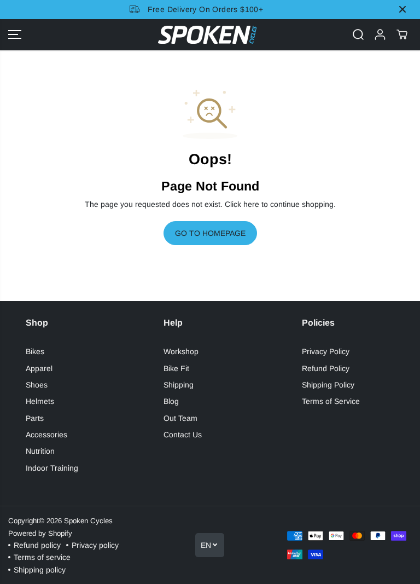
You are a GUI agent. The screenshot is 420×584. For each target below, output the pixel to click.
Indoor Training (52, 468)
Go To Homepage (210, 233)
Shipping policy (40, 569)
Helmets (40, 401)
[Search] (358, 34)
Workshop (181, 351)
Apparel (39, 368)
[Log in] (380, 34)
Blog (171, 401)
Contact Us (183, 434)
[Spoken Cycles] (207, 35)
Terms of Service (331, 401)
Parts (35, 418)
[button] (14, 34)
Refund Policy (325, 368)
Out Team (180, 418)
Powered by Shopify (40, 533)
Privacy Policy (325, 351)
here (251, 204)
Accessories (46, 434)
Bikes (35, 351)
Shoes (37, 384)
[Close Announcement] (402, 9)
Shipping (179, 384)
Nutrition (40, 451)
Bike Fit (176, 368)
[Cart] (402, 34)
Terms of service (42, 557)
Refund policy (37, 545)
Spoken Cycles (88, 521)
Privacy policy (95, 545)
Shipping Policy (328, 384)
